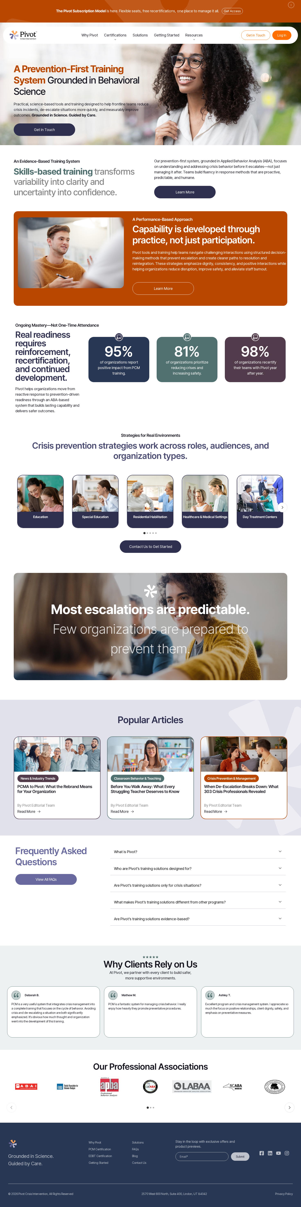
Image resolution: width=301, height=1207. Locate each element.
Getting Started (166, 35)
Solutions (140, 35)
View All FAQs (46, 879)
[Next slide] (282, 507)
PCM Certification (100, 1149)
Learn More (185, 192)
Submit (240, 1156)
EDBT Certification (100, 1156)
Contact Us (139, 1162)
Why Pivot (89, 35)
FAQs (135, 1149)
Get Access (232, 11)
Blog (135, 1156)
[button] (144, 533)
